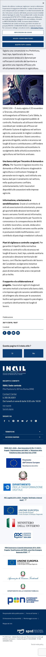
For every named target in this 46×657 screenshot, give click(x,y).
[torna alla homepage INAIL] (14, 370)
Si (12, 353)
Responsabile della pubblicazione (13, 613)
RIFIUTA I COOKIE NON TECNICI (23, 38)
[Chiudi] (43, 3)
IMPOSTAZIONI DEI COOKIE (23, 32)
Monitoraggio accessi (30, 618)
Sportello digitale (8, 409)
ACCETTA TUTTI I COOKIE (23, 45)
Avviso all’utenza (31, 613)
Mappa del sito (7, 623)
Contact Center (10, 394)
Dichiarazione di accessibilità (12, 618)
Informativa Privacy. (37, 28)
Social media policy (37, 644)
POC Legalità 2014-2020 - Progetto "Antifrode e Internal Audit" (23, 499)
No (33, 353)
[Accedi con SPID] (34, 631)
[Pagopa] (20, 631)
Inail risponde (7, 405)
